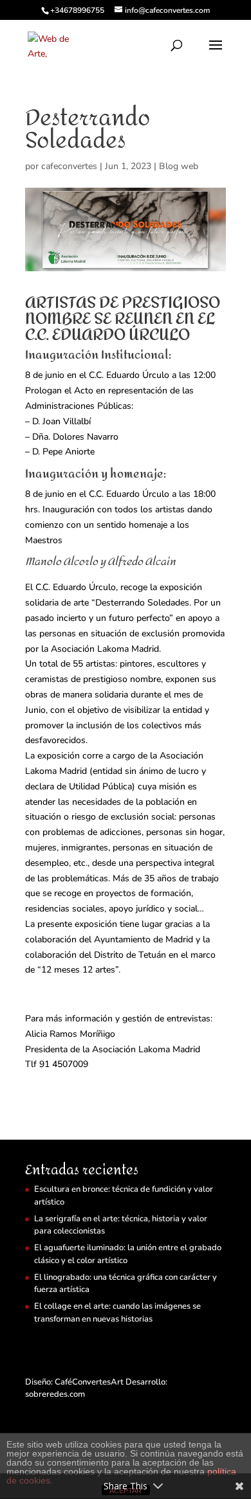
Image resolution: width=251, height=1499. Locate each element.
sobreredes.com (55, 1394)
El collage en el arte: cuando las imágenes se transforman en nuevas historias (117, 1312)
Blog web (178, 166)
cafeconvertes (69, 166)
